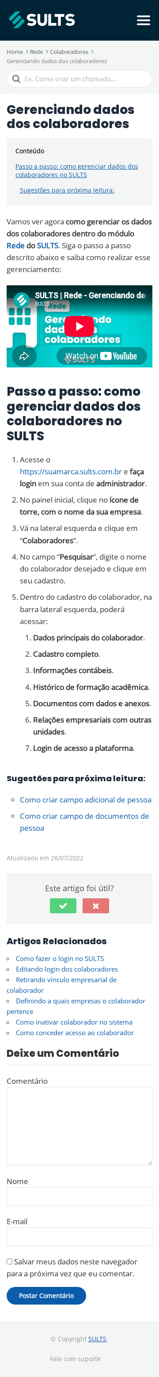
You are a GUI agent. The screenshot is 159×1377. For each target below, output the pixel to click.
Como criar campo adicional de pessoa (85, 799)
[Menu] (143, 20)
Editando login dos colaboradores (67, 969)
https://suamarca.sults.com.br (71, 471)
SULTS (47, 245)
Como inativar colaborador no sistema (74, 1022)
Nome (17, 1181)
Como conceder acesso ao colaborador (75, 1032)
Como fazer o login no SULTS (60, 958)
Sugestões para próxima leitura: (67, 190)
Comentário (27, 1081)
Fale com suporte (75, 1358)
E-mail (17, 1221)
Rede (16, 245)
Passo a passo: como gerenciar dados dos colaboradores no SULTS (76, 170)
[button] (63, 905)
